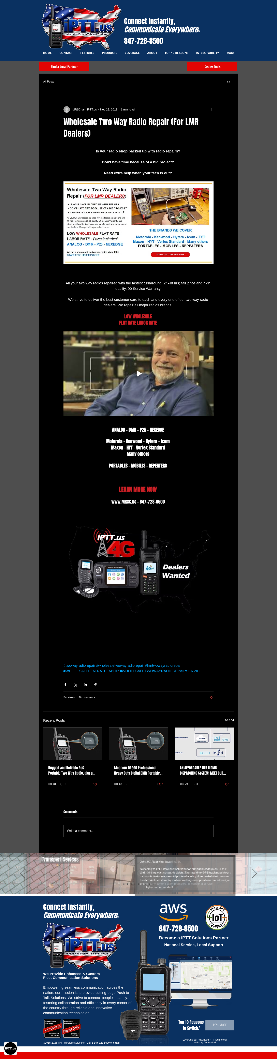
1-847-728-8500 (101, 1042)
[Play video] (138, 373)
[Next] (254, 873)
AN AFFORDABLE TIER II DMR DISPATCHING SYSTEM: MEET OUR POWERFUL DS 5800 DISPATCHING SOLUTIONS (202, 770)
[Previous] (22, 873)
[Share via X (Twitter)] (75, 685)
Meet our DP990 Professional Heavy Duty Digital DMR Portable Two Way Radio (137, 770)
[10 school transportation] (124, 884)
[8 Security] (149, 884)
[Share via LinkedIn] (85, 685)
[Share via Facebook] (65, 685)
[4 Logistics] (131, 884)
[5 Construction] (138, 884)
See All (229, 719)
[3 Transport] (127, 884)
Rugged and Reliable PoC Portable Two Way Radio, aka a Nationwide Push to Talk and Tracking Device (70, 770)
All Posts (48, 81)
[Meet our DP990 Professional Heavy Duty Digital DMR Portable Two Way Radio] (138, 744)
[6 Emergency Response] (142, 884)
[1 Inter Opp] (134, 884)
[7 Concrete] (145, 884)
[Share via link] (95, 685)
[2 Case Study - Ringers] (153, 884)
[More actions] (211, 109)
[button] (229, 81)
